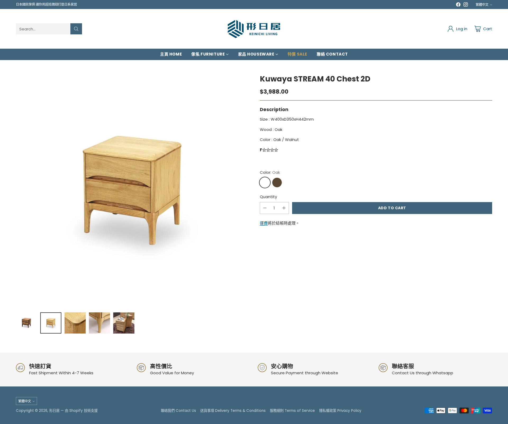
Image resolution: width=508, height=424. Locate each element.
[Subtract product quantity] (265, 208)
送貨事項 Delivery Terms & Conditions (233, 410)
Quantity (268, 196)
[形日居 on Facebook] (458, 5)
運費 (264, 223)
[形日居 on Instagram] (465, 5)
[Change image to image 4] (99, 323)
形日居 (54, 410)
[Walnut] (277, 182)
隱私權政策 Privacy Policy (340, 410)
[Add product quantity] (284, 208)
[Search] (76, 28)
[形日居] (254, 28)
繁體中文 (482, 4)
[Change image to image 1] (26, 323)
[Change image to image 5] (123, 323)
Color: (270, 172)
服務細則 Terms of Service (292, 410)
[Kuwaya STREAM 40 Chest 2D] (132, 191)
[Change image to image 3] (75, 323)
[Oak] (265, 182)
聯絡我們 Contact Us (178, 410)
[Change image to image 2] (50, 323)
